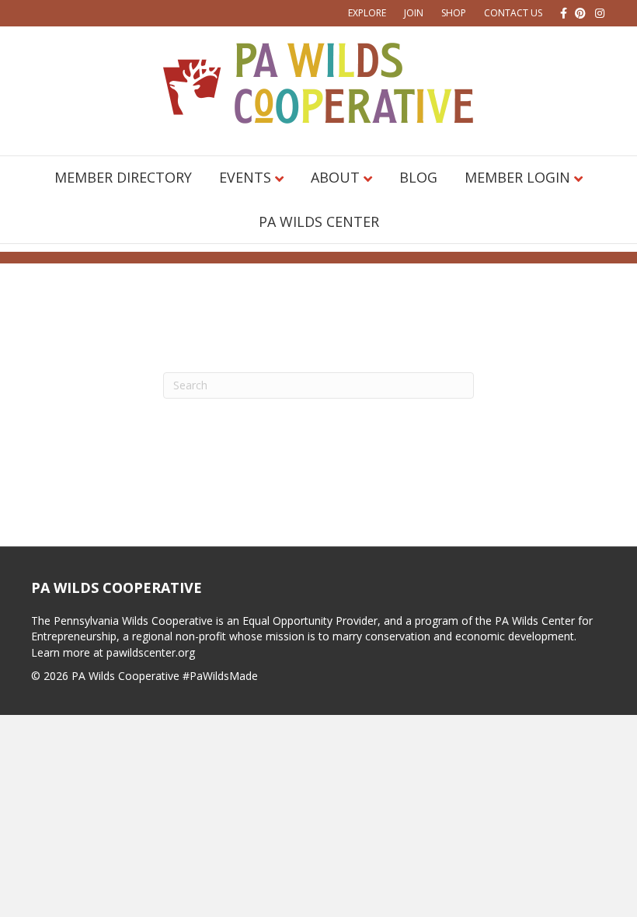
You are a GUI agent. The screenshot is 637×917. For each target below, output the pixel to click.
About (335, 177)
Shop (453, 12)
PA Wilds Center (319, 221)
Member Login (517, 177)
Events (245, 177)
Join (413, 12)
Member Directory (123, 177)
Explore (367, 12)
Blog (418, 177)
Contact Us (513, 12)
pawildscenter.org (150, 652)
